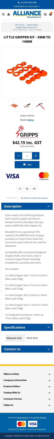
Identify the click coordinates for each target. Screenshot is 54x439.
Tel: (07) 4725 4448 (28, 2)
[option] (14, 105)
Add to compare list (27, 188)
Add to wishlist (20, 188)
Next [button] (50, 103)
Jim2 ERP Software (39, 417)
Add (27, 164)
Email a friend (34, 188)
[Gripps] (27, 131)
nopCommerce (22, 417)
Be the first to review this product (34, 198)
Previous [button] (3, 103)
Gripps (30, 119)
